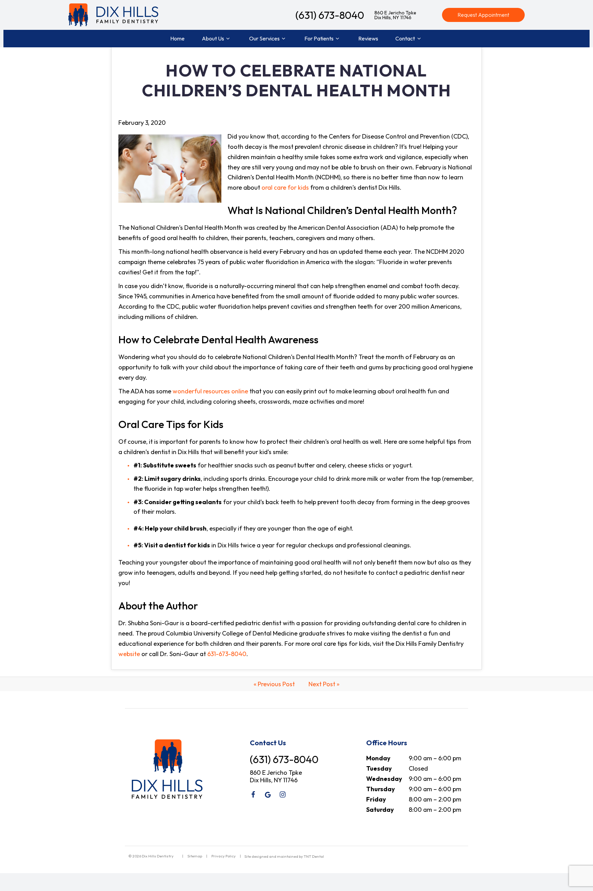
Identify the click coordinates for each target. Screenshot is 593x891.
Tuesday (379, 768)
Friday (376, 799)
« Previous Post (274, 684)
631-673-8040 (226, 654)
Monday (378, 758)
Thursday (380, 789)
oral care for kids (285, 187)
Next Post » (324, 684)
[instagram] (282, 795)
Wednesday (384, 779)
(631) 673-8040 (329, 15)
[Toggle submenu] (228, 38)
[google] (267, 795)
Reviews (368, 38)
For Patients (319, 38)
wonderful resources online (210, 391)
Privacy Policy (223, 856)
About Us (213, 38)
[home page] (113, 14)
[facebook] (253, 795)
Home (177, 38)
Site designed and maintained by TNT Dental (284, 856)
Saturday (380, 809)
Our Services (264, 38)
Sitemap (194, 856)
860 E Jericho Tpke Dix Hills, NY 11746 (395, 15)
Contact (405, 38)
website (129, 654)
